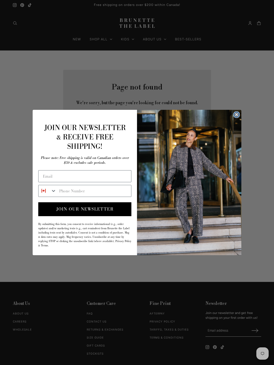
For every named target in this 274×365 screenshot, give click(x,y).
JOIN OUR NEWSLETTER (85, 209)
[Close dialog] (236, 114)
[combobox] (47, 191)
